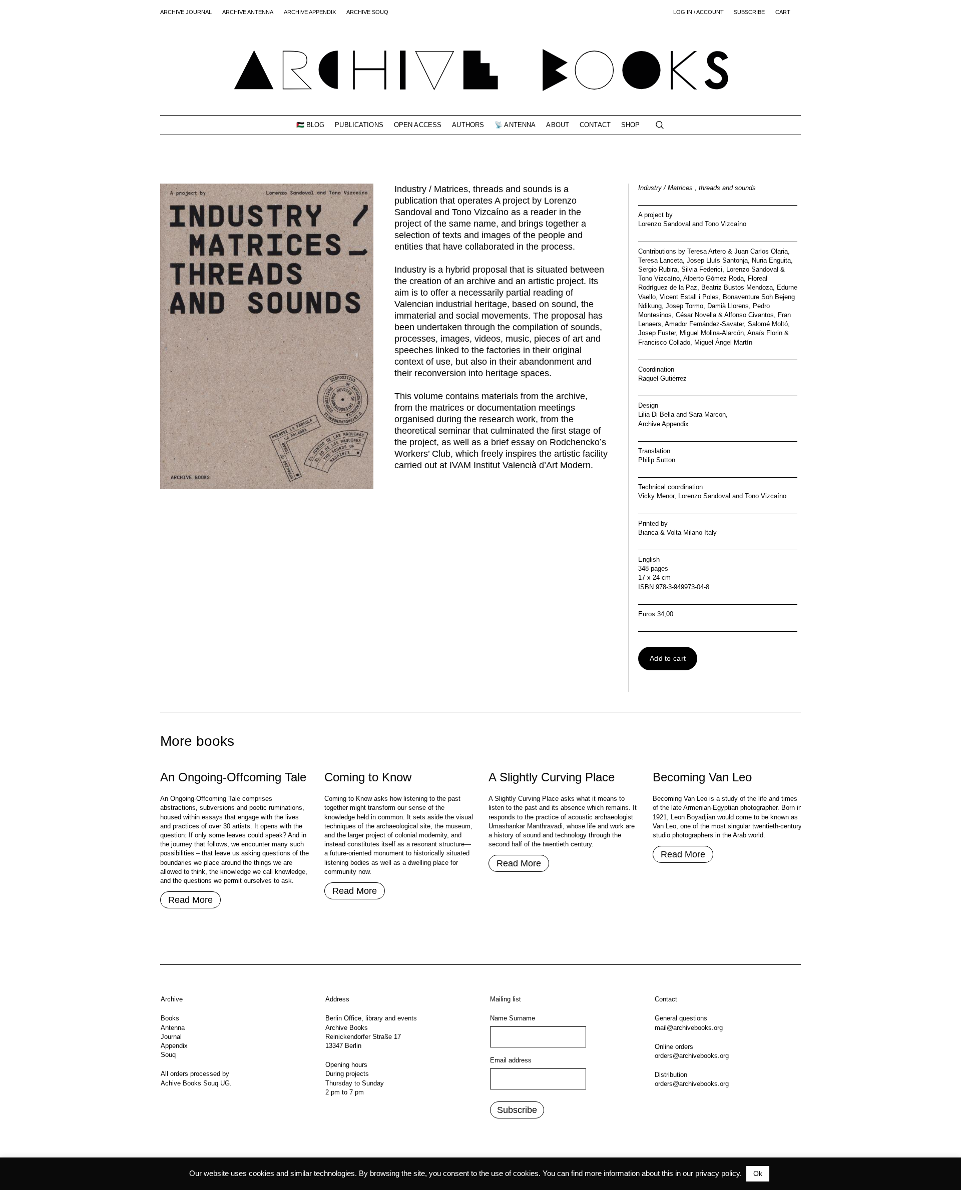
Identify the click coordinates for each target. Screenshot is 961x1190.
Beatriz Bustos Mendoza (737, 287)
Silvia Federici (701, 269)
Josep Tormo (684, 306)
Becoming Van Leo (702, 777)
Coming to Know (367, 777)
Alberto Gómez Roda (713, 278)
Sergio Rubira (657, 269)
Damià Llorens (728, 306)
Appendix (174, 1045)
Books (170, 1018)
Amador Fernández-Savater (704, 324)
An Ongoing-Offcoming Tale (233, 777)
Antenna (173, 1027)
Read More (190, 900)
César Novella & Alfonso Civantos (725, 315)
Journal (171, 1036)
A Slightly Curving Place (552, 777)
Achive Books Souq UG (195, 1083)
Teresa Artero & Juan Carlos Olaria (737, 251)
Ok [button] (757, 1173)
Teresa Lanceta (660, 260)
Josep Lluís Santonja (717, 260)
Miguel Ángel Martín (723, 342)
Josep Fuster (657, 333)
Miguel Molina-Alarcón (712, 333)
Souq (168, 1054)
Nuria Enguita (771, 260)
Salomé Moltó (768, 324)
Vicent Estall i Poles (689, 297)
